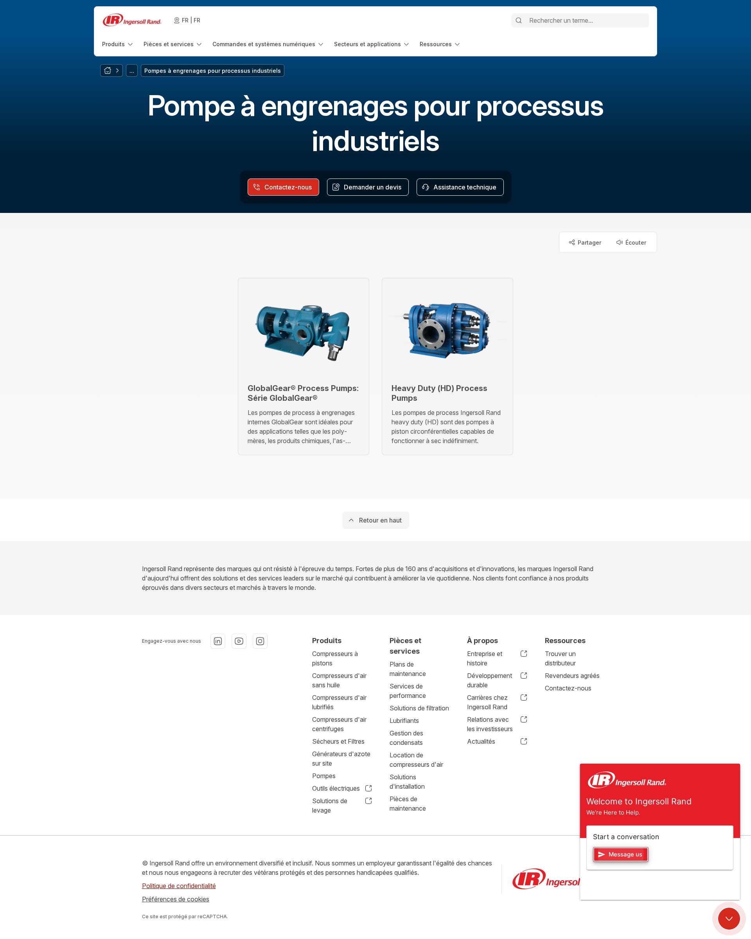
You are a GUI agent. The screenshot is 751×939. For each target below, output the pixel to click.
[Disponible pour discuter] (729, 919)
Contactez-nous (568, 688)
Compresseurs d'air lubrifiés (339, 702)
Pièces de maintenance (408, 803)
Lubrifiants (404, 721)
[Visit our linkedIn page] (217, 641)
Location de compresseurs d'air (416, 759)
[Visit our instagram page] (260, 641)
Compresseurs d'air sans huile (339, 680)
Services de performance (408, 690)
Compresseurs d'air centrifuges (339, 724)
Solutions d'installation (407, 781)
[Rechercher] (519, 20)
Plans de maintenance (408, 669)
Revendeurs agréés (572, 675)
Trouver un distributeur (560, 658)
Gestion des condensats (406, 737)
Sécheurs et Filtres (338, 741)
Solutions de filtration (419, 708)
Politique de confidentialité (179, 886)
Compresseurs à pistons (335, 658)
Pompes (324, 776)
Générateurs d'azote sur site (341, 758)
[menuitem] (118, 44)
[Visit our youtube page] (239, 641)
